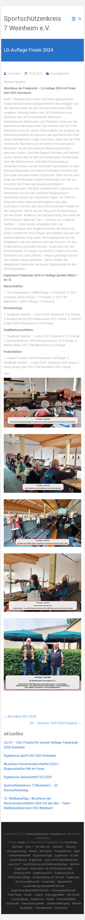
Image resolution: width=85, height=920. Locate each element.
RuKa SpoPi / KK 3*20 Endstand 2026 (51, 868)
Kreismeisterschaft (19, 855)
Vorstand (58, 846)
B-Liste (74, 855)
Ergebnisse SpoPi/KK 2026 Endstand (30, 756)
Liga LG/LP (14, 864)
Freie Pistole (14, 894)
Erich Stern (14, 73)
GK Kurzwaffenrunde (27, 881)
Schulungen (12, 903)
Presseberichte (59, 73)
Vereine (33, 851)
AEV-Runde (73, 894)
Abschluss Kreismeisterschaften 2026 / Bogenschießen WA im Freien (31, 766)
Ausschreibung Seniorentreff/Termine (43, 885)
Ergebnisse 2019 (42, 872)
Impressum (61, 907)
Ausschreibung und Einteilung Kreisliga (45, 864)
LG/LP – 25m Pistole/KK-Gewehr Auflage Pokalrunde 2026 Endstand (41, 745)
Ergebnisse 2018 (64, 872)
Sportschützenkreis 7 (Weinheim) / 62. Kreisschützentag (31, 788)
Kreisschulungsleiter (33, 903)
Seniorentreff (65, 881)
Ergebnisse (61, 855)
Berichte (76, 903)
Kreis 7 (29, 846)
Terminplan (45, 851)
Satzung (70, 846)
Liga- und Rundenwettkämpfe (61, 859)
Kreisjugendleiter (54, 894)
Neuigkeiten (26, 907)
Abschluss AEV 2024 (20, 716)
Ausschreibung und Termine (48, 877)
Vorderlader (48, 881)
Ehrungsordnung (16, 851)
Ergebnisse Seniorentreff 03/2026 (28, 777)
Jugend (38, 894)
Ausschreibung (17, 859)
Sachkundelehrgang (58, 903)
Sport (77, 851)
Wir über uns (43, 846)
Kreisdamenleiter (66, 899)
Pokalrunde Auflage (19, 877)
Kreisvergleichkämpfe (63, 890)
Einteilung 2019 (22, 872)
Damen (28, 894)
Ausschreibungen (42, 855)
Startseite (17, 846)
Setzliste (74, 864)
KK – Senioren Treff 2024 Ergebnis (55, 723)
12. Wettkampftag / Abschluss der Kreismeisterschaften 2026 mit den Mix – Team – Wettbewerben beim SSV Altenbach (38, 803)
